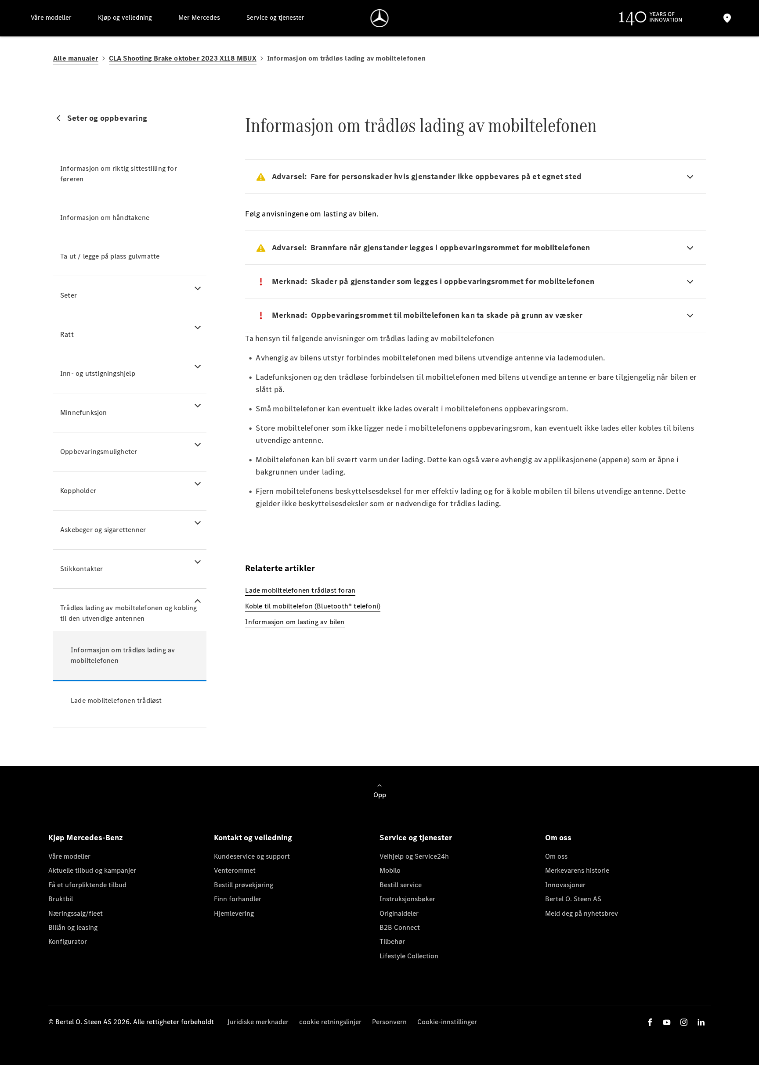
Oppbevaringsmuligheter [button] (98, 451)
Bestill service (401, 884)
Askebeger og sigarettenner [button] (103, 529)
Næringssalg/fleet (75, 913)
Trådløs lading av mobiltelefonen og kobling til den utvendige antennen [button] (128, 613)
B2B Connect (400, 927)
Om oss (556, 856)
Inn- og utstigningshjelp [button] (97, 373)
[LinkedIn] (701, 1022)
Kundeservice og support (252, 856)
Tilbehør (392, 941)
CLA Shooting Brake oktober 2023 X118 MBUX (183, 58)
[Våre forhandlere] (727, 18)
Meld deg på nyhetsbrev (581, 913)
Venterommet (235, 870)
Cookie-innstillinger (447, 1021)
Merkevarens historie (577, 870)
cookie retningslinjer (330, 1021)
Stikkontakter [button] (81, 568)
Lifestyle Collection (409, 956)
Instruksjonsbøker (407, 898)
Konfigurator (67, 941)
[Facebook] (650, 1022)
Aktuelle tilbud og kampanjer (92, 870)
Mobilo (390, 870)
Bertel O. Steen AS (573, 898)
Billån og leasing (73, 927)
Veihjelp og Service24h (414, 856)
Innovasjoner (565, 884)
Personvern (389, 1021)
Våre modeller (69, 856)
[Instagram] (684, 1022)
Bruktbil (60, 898)
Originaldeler (399, 913)
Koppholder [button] (78, 490)
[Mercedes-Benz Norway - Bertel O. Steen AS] (380, 18)
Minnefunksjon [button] (83, 412)
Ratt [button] (67, 334)
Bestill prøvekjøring (243, 884)
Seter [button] (68, 295)
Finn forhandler (237, 898)
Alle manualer (75, 58)
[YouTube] (666, 1022)
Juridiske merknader (258, 1021)
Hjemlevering (234, 913)
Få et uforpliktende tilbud (87, 884)
